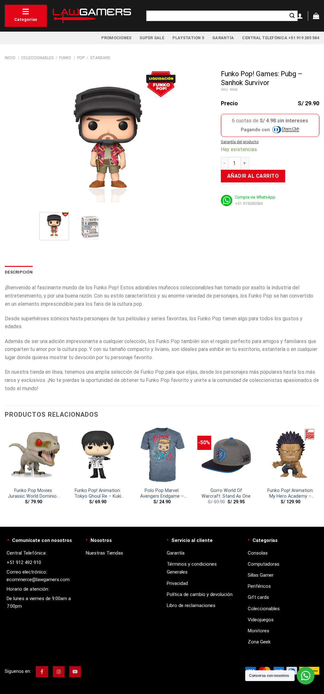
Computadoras (263, 564)
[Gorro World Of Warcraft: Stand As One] (226, 455)
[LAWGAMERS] (91, 16)
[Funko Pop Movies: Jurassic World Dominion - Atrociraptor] (34, 455)
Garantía (223, 37)
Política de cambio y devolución (200, 594)
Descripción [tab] (19, 272)
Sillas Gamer (261, 575)
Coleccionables (37, 58)
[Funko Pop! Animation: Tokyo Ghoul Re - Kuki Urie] (98, 455)
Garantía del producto (240, 142)
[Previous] (50, 138)
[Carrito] (316, 16)
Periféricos (259, 586)
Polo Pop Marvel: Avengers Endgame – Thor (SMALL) (162, 494)
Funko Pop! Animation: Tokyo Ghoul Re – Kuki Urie (97, 494)
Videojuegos (261, 620)
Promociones (116, 37)
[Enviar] (292, 15)
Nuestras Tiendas (104, 553)
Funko (65, 58)
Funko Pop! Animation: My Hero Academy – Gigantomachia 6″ (290, 494)
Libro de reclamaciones (191, 605)
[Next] (166, 138)
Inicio (10, 58)
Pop (80, 58)
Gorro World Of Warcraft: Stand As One (226, 493)
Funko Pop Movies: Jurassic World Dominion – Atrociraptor (33, 494)
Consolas (258, 553)
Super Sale (152, 37)
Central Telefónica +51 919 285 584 (280, 37)
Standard (100, 58)
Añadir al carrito (253, 176)
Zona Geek (259, 642)
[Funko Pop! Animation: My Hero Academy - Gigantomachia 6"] (290, 455)
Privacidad (177, 583)
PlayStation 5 (188, 37)
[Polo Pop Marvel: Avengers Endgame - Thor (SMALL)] (162, 455)
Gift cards (258, 597)
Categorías (25, 19)
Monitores (258, 631)
